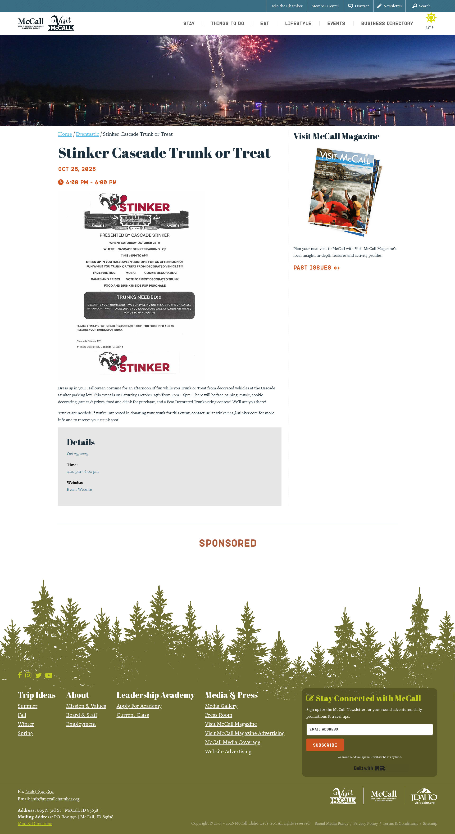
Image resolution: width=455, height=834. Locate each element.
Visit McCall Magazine (231, 724)
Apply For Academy (139, 706)
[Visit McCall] (343, 796)
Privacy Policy (365, 823)
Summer (27, 706)
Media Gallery (221, 706)
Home (65, 134)
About (77, 694)
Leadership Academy (156, 694)
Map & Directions (35, 823)
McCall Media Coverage (232, 742)
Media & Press (231, 694)
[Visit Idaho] (424, 796)
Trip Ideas (37, 694)
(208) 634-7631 (39, 791)
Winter (26, 724)
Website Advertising (228, 751)
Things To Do (227, 23)
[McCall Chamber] (31, 23)
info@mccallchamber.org (55, 799)
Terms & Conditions (400, 823)
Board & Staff (81, 715)
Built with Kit (370, 768)
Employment (81, 724)
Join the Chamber (287, 6)
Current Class (133, 715)
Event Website (79, 489)
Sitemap (430, 823)
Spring (25, 733)
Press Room (218, 715)
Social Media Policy (331, 823)
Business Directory (387, 23)
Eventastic (87, 134)
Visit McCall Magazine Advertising (245, 733)
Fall (22, 715)
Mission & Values (86, 706)
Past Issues (312, 267)
